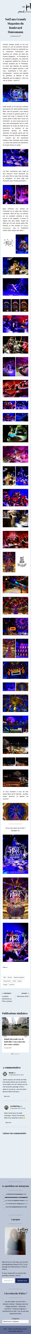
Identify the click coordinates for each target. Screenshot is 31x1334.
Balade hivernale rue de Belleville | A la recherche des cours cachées (14, 1042)
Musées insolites (8, 1304)
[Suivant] (25, 1034)
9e (5, 977)
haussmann (7, 981)
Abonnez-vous (22, 1280)
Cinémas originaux (19, 1309)
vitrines (11, 984)
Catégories (15, 1319)
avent (10, 977)
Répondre (7, 1096)
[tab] (13, 1053)
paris (20, 981)
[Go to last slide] (5, 1034)
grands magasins (19, 977)
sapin (5, 984)
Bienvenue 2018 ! (23, 995)
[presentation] (15, 1026)
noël (14, 981)
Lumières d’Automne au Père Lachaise (7, 997)
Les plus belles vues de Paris (15, 1301)
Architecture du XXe (9, 1311)
